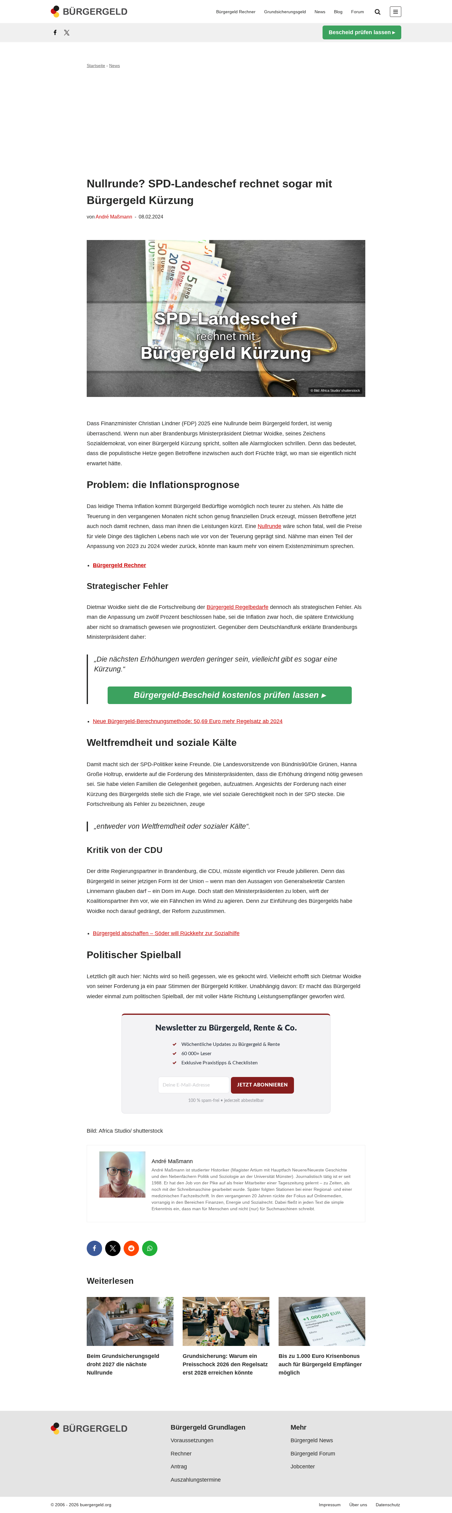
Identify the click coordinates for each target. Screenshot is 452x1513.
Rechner (181, 1454)
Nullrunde (269, 526)
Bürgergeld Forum (313, 1454)
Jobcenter (303, 1466)
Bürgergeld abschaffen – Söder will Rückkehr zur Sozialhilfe (166, 933)
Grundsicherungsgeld (285, 11)
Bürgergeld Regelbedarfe (237, 607)
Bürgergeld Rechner (236, 11)
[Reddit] (131, 1248)
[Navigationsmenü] (395, 11)
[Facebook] (55, 32)
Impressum (330, 1505)
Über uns (358, 1505)
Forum (357, 11)
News (320, 11)
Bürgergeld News (312, 1441)
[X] (66, 32)
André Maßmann (114, 216)
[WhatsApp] (149, 1248)
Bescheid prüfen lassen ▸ (362, 32)
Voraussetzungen (192, 1441)
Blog (338, 11)
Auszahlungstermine (196, 1480)
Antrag (179, 1466)
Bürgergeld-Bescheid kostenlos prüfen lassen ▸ (230, 695)
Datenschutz (388, 1505)
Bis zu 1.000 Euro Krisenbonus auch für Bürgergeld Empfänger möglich (320, 1364)
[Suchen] (378, 12)
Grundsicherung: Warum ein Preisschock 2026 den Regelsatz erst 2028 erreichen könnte (225, 1364)
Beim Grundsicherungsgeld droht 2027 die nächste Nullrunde (123, 1364)
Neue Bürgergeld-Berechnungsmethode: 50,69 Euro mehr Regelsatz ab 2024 (188, 721)
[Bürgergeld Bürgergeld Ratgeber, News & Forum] (89, 12)
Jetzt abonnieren (262, 1085)
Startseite (96, 65)
